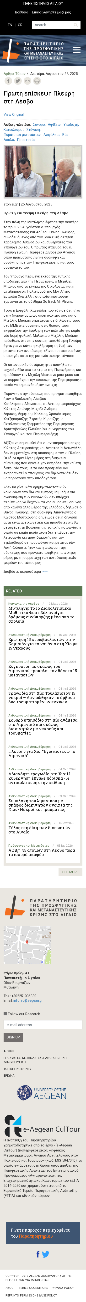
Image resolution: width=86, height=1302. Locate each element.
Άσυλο (9, 140)
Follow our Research (24, 1014)
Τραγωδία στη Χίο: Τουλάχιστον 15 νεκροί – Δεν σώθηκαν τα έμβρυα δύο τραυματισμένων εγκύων (41, 697)
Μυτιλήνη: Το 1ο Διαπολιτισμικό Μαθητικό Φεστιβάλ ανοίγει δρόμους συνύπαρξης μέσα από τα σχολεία (41, 614)
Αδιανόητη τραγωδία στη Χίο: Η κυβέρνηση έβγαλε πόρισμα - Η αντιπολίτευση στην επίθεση (39, 778)
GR (20, 25)
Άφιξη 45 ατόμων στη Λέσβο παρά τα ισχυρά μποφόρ (41, 852)
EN (10, 25)
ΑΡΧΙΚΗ (9, 1051)
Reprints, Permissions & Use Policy (31, 1295)
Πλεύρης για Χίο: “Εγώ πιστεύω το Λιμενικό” (41, 753)
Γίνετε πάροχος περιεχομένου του (40, 1233)
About (10, 1288)
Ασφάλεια (51, 135)
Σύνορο (39, 124)
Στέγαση (33, 129)
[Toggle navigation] (77, 50)
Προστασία (26, 140)
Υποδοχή (71, 124)
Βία (65, 135)
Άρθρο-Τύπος (15, 74)
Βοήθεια (21, 12)
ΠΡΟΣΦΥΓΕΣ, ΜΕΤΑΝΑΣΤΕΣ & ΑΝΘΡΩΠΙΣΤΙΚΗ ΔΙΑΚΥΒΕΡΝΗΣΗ (35, 1060)
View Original (14, 114)
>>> (45, 571)
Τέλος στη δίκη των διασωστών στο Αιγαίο (39, 830)
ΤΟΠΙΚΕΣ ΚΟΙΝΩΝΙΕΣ (18, 1069)
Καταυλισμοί (14, 129)
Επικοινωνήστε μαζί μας (51, 12)
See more (70, 872)
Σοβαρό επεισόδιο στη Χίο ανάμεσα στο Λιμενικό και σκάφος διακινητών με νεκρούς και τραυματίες (42, 726)
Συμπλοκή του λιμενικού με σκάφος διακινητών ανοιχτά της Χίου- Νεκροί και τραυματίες (40, 805)
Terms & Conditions (33, 1288)
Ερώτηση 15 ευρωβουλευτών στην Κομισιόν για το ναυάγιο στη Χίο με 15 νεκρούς (43, 643)
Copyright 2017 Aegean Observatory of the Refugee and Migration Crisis (38, 1278)
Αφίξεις (54, 124)
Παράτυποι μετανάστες (22, 135)
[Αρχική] (34, 51)
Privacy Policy (63, 1288)
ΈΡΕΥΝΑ (9, 1075)
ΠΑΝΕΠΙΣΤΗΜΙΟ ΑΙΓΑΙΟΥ (43, 3)
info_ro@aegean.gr (28, 1000)
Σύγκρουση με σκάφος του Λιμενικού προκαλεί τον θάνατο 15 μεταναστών (42, 670)
